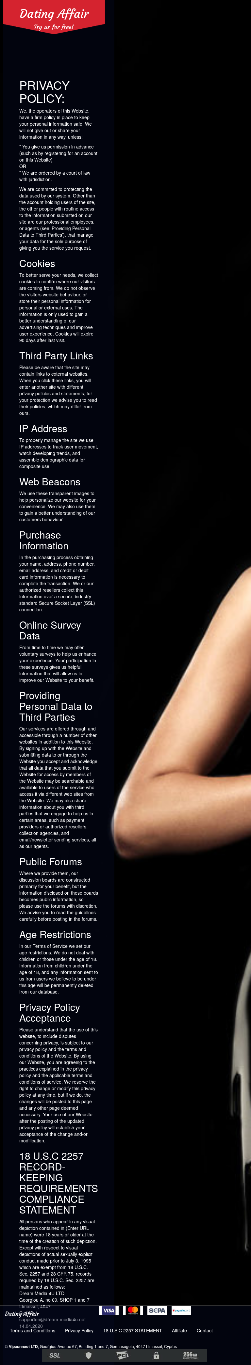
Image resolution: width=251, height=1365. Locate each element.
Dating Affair (54, 14)
